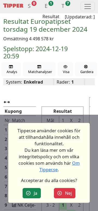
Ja (33, 193)
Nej (67, 193)
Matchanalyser (39, 71)
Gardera (86, 71)
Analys (11, 71)
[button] (29, 6)
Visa (65, 71)
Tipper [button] (13, 6)
